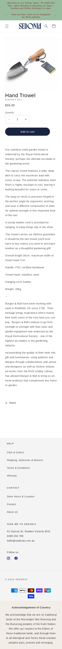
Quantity (9, 112)
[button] (7, 26)
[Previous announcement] (6, 16)
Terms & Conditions (18, 467)
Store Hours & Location (20, 496)
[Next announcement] (55, 16)
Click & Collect (15, 452)
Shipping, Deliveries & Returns (25, 460)
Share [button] (12, 402)
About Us (12, 512)
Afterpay (12, 475)
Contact (11, 504)
